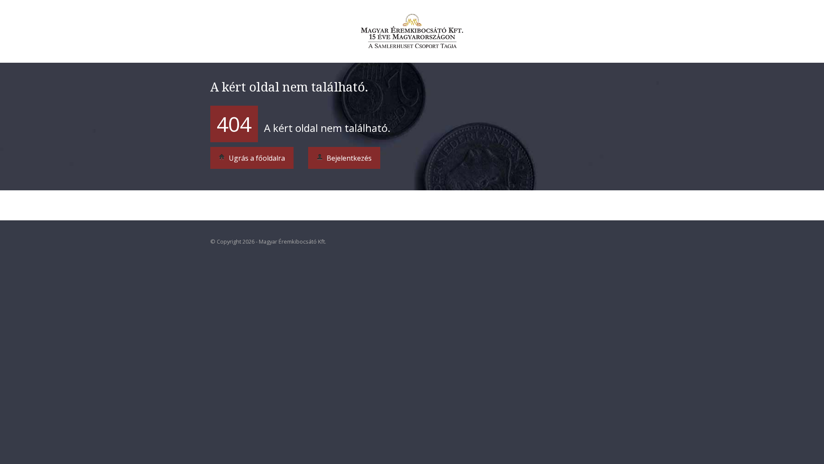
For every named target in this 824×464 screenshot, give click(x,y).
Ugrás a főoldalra (256, 158)
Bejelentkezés (348, 158)
